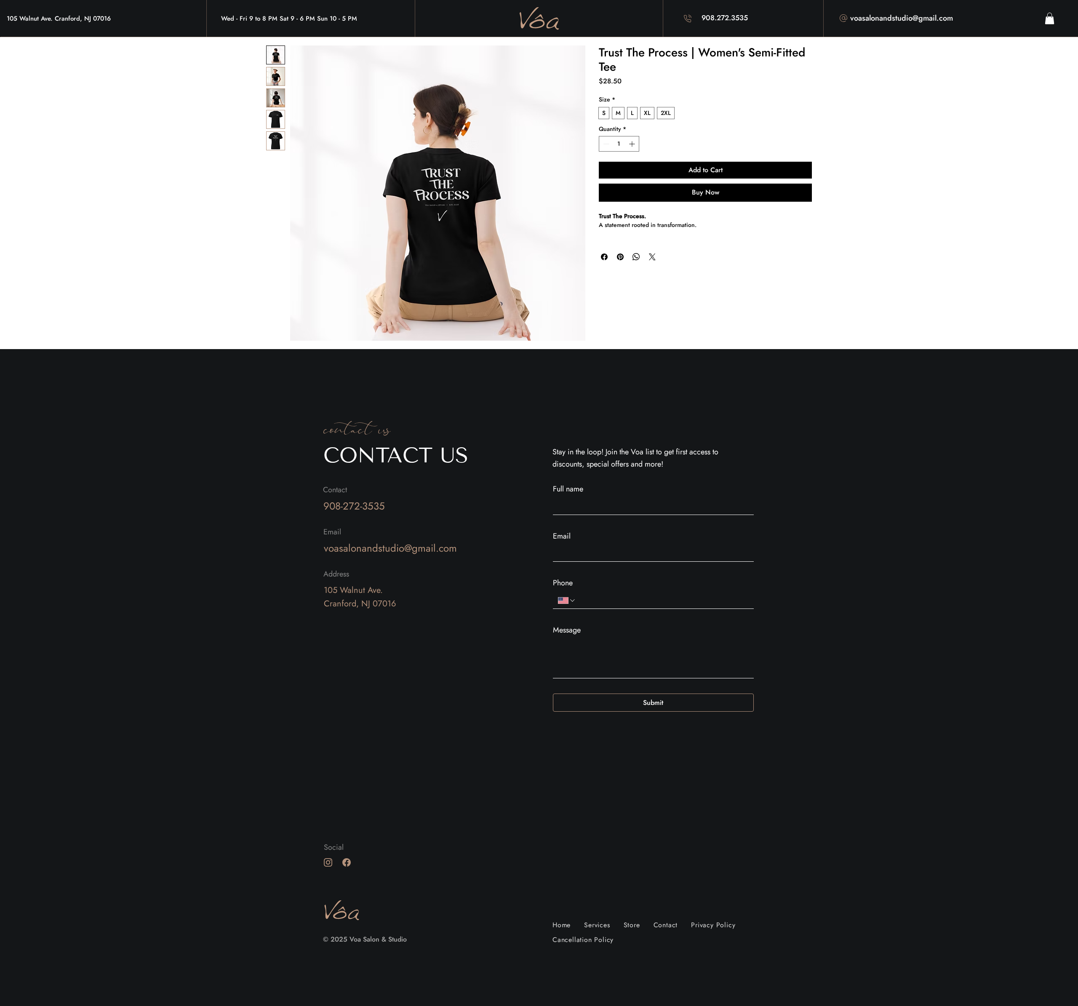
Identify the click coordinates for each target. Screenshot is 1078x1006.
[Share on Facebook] (604, 257)
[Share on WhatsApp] (636, 257)
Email (562, 536)
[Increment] (632, 143)
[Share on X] (652, 257)
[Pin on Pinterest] (620, 257)
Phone (563, 582)
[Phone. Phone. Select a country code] (567, 600)
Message (567, 629)
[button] (1049, 18)
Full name (568, 488)
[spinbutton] (619, 143)
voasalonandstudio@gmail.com (901, 18)
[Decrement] (605, 143)
